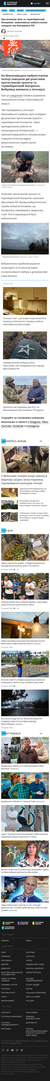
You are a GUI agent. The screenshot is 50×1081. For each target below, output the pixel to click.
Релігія (29, 989)
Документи (31, 1023)
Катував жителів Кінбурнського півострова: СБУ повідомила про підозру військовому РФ (23, 365)
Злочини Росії (35, 14)
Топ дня (30, 1001)
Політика (5, 989)
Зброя (4, 10)
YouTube (6, 426)
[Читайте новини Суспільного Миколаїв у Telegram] (21, 1050)
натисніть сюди (33, 1071)
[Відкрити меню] (48, 3)
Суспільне (32, 1069)
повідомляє (16, 95)
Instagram (33, 426)
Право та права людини (8, 979)
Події (3, 952)
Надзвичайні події (35, 964)
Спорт (4, 997)
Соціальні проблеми (36, 993)
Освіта (29, 960)
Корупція (30, 952)
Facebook (18, 426)
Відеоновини (7, 1001)
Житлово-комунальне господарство (12, 973)
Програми (6, 1029)
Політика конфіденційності (10, 1024)
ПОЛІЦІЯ (20, 10)
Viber (45, 421)
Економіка (6, 960)
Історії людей (32, 985)
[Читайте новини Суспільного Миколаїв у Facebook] (3, 1050)
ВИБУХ (12, 10)
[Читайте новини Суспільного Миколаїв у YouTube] (12, 1050)
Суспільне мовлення (11, 1016)
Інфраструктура (33, 972)
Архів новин (32, 1012)
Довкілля (5, 968)
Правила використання (33, 1017)
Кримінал (5, 956)
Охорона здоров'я (35, 968)
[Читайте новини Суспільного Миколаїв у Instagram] (8, 1050)
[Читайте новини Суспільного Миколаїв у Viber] (17, 1050)
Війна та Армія (22, 14)
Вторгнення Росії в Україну (36, 10)
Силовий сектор (7, 14)
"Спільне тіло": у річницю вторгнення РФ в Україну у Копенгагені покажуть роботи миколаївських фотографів (24, 321)
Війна (28, 940)
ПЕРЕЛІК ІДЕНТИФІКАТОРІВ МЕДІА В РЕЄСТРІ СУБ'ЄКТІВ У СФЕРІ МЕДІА (37, 1032)
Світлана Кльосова (14, 31)
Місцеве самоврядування (34, 979)
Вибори (4, 964)
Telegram (35, 421)
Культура (30, 956)
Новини (5, 940)
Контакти (6, 1012)
